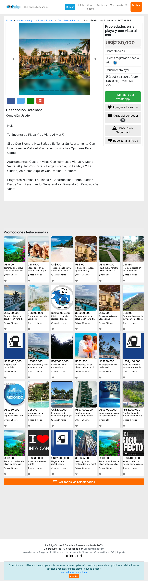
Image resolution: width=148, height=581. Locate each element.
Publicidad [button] (103, 5)
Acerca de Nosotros (81, 552)
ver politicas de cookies (74, 572)
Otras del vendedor (125, 117)
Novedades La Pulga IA (35, 552)
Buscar (70, 7)
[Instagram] (67, 555)
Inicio (9, 20)
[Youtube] (76, 555)
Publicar (136, 5)
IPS (63, 548)
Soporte (120, 552)
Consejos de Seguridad (125, 130)
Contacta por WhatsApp (125, 97)
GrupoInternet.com (94, 548)
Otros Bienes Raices (68, 20)
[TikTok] (81, 555)
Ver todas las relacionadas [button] (76, 482)
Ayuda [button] (120, 5)
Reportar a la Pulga (125, 140)
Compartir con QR (104, 552)
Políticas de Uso (59, 552)
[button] (13, 59)
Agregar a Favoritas (125, 107)
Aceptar (74, 576)
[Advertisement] (74, 212)
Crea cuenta (91, 7)
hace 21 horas (11, 275)
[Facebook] (71, 555)
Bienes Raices (45, 20)
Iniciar (81, 5)
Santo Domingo (24, 20)
